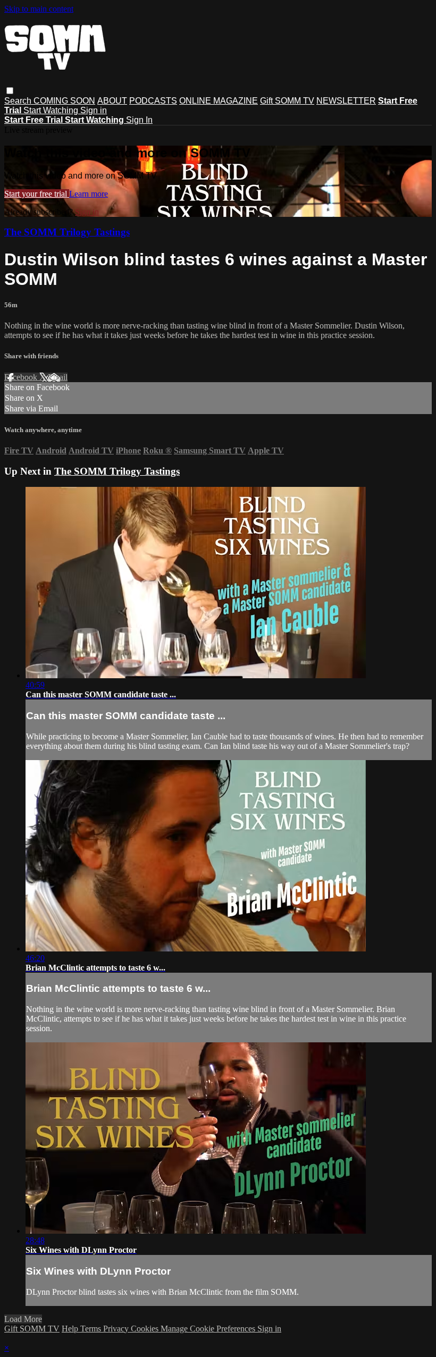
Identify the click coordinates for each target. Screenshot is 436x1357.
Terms (91, 1328)
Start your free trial (36, 193)
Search (18, 100)
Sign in (93, 110)
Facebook (21, 377)
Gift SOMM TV (287, 100)
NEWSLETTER (346, 100)
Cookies (146, 1328)
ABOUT (112, 100)
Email (58, 377)
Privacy (117, 1328)
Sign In (139, 119)
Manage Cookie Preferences (209, 1328)
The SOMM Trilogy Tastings (67, 232)
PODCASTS (153, 100)
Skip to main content (38, 8)
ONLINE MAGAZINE (218, 100)
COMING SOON (64, 100)
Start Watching (51, 110)
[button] (9, 90)
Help (71, 1328)
